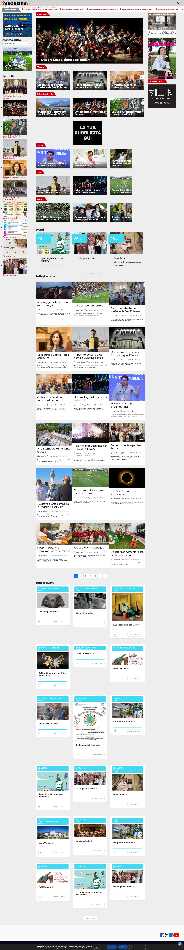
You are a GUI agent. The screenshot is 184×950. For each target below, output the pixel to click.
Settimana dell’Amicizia (87, 745)
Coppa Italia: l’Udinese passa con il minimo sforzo (126, 191)
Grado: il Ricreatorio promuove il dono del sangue (53, 549)
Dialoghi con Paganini (123, 258)
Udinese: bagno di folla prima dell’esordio (87, 191)
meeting (42, 590)
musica (34, 7)
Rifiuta (123, 947)
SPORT (147, 3)
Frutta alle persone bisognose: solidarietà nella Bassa (124, 163)
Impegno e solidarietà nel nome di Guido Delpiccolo (51, 191)
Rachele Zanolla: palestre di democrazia (88, 164)
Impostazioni (135, 947)
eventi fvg (22, 7)
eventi (16, 7)
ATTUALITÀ (119, 3)
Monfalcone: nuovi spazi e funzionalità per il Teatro (89, 86)
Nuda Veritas (47, 258)
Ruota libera (119, 795)
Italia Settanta (120, 669)
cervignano (53, 7)
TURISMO (163, 3)
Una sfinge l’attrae (47, 612)
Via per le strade (84, 613)
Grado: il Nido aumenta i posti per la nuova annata (127, 553)
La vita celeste (83, 841)
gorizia (46, 7)
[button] (178, 3)
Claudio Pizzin (80, 362)
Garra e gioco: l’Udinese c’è (88, 305)
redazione (42, 362)
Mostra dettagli (60, 621)
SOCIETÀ (154, 3)
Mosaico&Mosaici (47, 723)
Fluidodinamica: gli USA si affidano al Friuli (51, 164)
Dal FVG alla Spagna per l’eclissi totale (124, 492)
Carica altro (90, 918)
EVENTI (171, 3)
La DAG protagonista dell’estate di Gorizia (49, 218)
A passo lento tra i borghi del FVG (126, 218)
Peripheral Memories (123, 721)
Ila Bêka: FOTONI (84, 653)
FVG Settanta (45, 887)
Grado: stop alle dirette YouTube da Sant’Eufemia (52, 86)
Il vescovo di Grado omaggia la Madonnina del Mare (53, 505)
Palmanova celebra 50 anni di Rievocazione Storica (89, 218)
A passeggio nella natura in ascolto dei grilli (52, 304)
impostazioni (96, 948)
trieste (28, 7)
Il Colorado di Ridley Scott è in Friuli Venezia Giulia (51, 113)
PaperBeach (83, 258)
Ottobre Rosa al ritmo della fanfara (89, 113)
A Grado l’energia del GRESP (89, 547)
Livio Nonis (43, 309)
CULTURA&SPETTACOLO (134, 3)
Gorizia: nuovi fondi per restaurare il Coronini (124, 86)
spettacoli (40, 7)
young (79, 700)
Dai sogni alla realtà (85, 788)
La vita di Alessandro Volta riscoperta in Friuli (126, 113)
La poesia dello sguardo (125, 625)
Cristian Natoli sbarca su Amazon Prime (69, 60)
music (78, 821)
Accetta (111, 947)
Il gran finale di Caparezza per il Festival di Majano (90, 447)
